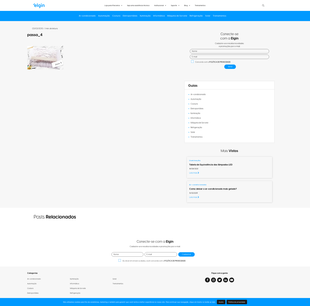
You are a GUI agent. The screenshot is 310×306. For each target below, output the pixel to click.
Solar (207, 16)
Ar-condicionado (87, 16)
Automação (104, 16)
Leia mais (193, 173)
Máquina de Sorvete (177, 16)
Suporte (174, 5)
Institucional (159, 5)
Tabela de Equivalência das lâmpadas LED (210, 164)
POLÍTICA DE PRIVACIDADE (219, 62)
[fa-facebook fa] (207, 280)
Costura (116, 16)
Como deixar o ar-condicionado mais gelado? (213, 188)
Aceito (221, 302)
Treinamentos (200, 6)
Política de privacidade (236, 302)
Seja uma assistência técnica (138, 6)
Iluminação (145, 16)
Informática (159, 16)
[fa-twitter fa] (219, 280)
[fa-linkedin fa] (225, 280)
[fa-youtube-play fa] (231, 280)
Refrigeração (196, 16)
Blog (186, 5)
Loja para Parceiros (112, 5)
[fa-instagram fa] (213, 280)
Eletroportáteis (130, 16)
